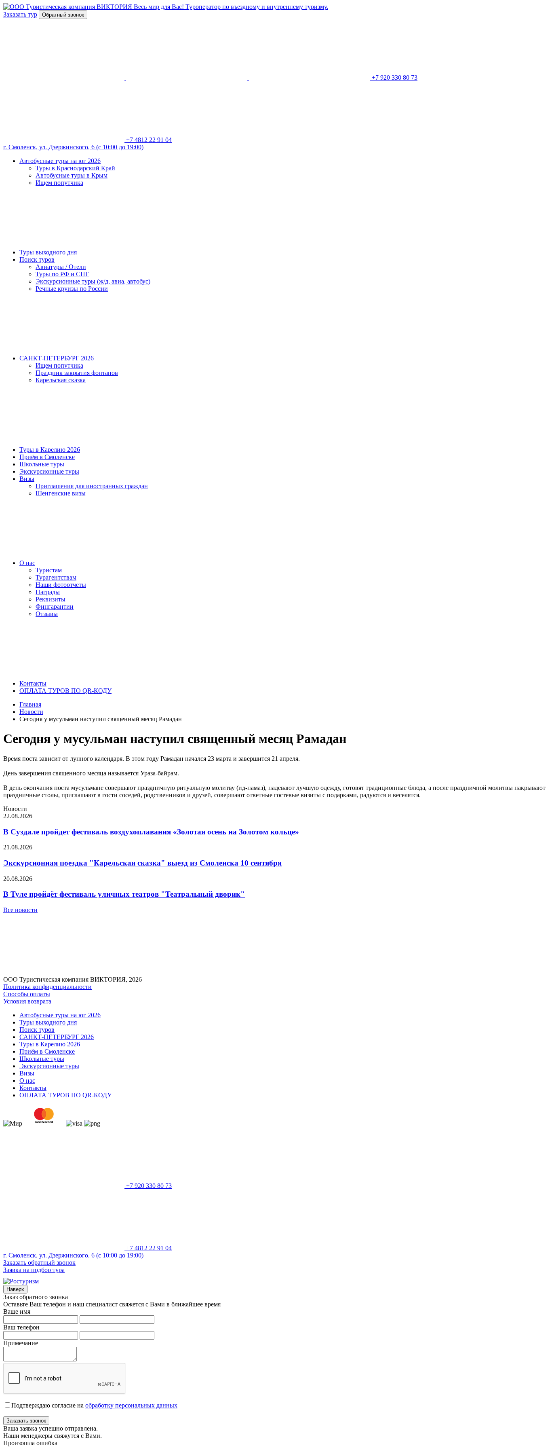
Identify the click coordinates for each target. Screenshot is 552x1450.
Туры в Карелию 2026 (49, 449)
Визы (26, 478)
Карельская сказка (61, 380)
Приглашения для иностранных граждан (92, 486)
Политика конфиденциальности (47, 986)
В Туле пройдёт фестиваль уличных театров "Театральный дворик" (124, 894)
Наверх (15, 1289)
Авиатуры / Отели (61, 266)
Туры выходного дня (48, 252)
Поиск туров (37, 259)
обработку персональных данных (131, 1405)
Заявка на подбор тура (34, 1269)
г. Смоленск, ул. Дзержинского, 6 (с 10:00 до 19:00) (73, 147)
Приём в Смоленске (47, 456)
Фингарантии (55, 606)
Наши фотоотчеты (61, 584)
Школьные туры (41, 464)
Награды (48, 591)
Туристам (49, 570)
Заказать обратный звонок (39, 1262)
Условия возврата (27, 1001)
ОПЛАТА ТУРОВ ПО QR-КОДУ (65, 690)
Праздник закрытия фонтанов (77, 372)
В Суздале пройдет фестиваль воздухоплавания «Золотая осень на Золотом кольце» (151, 832)
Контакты (32, 683)
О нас (27, 562)
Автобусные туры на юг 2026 (60, 160)
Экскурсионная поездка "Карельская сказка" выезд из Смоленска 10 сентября (142, 863)
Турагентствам (56, 577)
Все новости (20, 909)
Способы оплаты (26, 994)
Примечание (20, 1343)
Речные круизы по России (72, 288)
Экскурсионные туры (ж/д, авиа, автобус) (93, 281)
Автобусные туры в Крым (71, 175)
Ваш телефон (21, 1327)
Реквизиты (50, 599)
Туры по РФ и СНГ (62, 274)
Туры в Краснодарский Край (75, 168)
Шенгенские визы (61, 493)
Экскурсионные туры (49, 471)
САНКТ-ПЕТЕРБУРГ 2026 (56, 358)
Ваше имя (16, 1311)
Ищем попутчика (59, 182)
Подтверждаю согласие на (94, 1405)
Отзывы (47, 613)
